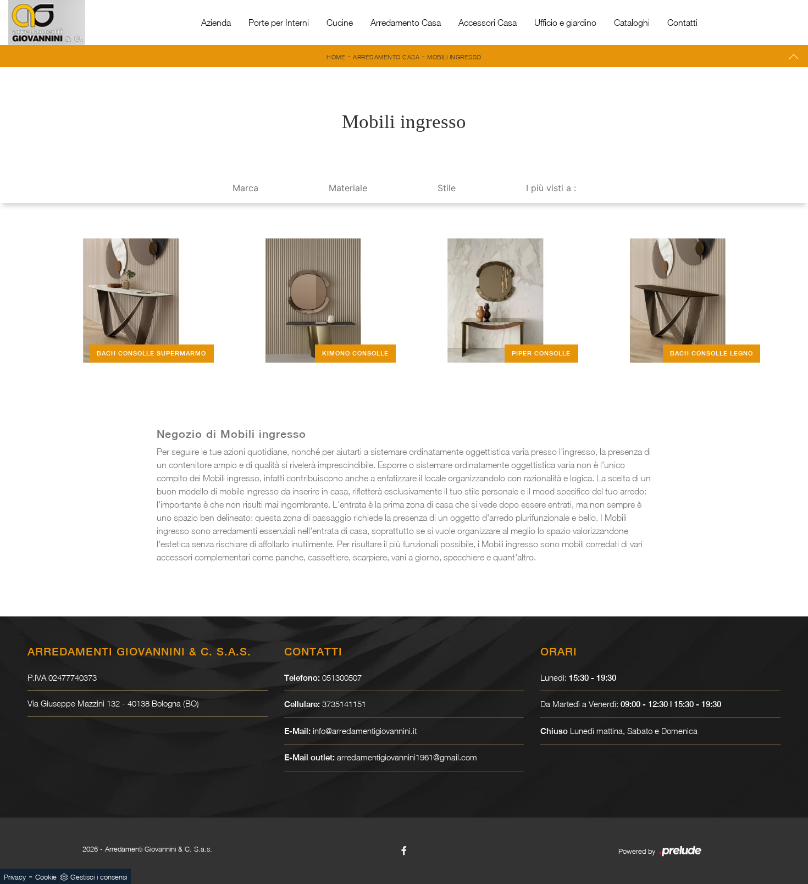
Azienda (216, 22)
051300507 (342, 677)
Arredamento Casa (405, 22)
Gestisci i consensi (98, 876)
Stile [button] (447, 187)
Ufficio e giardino (565, 22)
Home (335, 56)
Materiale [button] (348, 187)
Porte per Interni (278, 22)
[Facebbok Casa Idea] (404, 850)
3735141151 (344, 704)
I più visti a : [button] (551, 187)
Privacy (15, 876)
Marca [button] (245, 187)
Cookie (46, 876)
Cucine (339, 22)
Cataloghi (632, 22)
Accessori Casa (487, 22)
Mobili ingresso (454, 56)
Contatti (682, 22)
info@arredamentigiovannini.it (365, 731)
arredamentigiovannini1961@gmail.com (407, 757)
